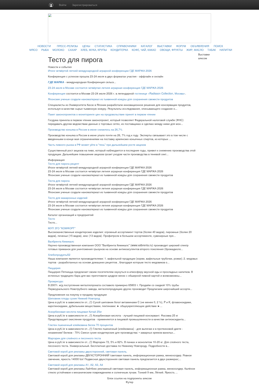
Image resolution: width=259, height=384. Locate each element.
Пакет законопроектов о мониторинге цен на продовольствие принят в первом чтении (101, 114)
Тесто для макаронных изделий (67, 198)
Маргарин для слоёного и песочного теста (74, 338)
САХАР (72, 50)
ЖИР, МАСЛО (195, 50)
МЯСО (33, 50)
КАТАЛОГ (147, 46)
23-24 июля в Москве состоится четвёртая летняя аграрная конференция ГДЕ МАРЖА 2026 (105, 88)
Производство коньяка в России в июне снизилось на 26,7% (85, 129)
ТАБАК (211, 50)
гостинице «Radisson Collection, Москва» (160, 93)
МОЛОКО (58, 50)
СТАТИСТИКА (103, 46)
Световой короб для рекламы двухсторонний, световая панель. (87, 351)
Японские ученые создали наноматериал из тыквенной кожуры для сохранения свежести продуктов (110, 99)
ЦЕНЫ (86, 46)
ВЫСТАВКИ (164, 46)
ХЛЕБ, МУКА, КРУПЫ (94, 50)
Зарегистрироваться (84, 5)
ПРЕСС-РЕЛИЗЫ (67, 46)
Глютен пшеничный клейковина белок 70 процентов (80, 325)
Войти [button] (62, 5)
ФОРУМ (181, 46)
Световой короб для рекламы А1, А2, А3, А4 (75, 365)
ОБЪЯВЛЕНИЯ (200, 46)
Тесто (51, 218)
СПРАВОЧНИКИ (126, 46)
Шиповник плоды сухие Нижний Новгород (74, 298)
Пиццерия (54, 268)
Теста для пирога (59, 181)
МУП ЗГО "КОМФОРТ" (61, 228)
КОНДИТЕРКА (119, 50)
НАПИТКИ (226, 50)
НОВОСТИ (44, 46)
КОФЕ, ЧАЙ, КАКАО (144, 50)
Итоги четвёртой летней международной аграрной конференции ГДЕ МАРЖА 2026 (100, 70)
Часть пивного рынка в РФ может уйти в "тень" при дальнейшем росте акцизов (97, 144)
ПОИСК (218, 46)
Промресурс (55, 281)
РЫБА (45, 50)
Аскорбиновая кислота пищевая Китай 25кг (75, 311)
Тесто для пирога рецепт (63, 163)
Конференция (56, 93)
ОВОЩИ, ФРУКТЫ (171, 50)
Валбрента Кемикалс (61, 241)
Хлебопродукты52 (59, 255)
